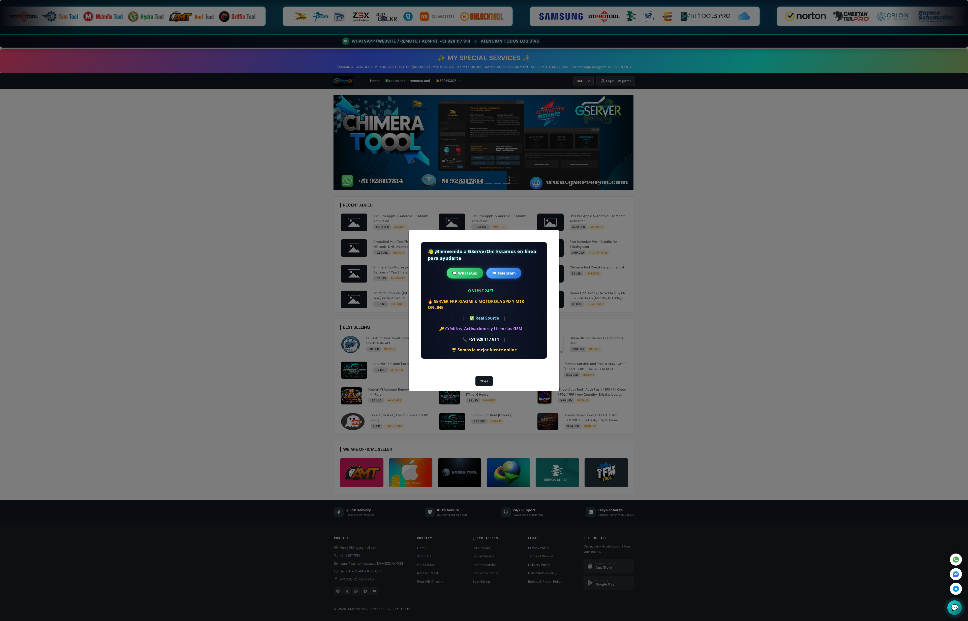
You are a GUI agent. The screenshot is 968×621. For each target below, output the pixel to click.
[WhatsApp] (956, 560)
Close (484, 381)
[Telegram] (956, 589)
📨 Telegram (504, 272)
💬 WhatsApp (465, 272)
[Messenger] (956, 574)
